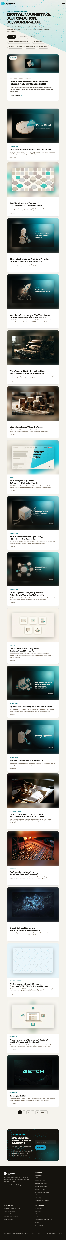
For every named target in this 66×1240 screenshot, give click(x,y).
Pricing (37, 1222)
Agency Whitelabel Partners (12, 1208)
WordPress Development (42, 1200)
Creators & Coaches (9, 1211)
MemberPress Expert (41, 1186)
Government (7, 1214)
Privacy (32, 1233)
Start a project (39, 1225)
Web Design (38, 1198)
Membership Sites (40, 1189)
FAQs (36, 1217)
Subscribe (40, 1147)
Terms (38, 1233)
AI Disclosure (38, 1208)
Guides (37, 1214)
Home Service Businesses (11, 1217)
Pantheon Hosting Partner (42, 1192)
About (5, 1185)
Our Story (11, 1185)
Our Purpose (19, 1185)
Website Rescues (39, 1195)
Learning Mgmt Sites (40, 1183)
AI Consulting (38, 1175)
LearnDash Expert (40, 1181)
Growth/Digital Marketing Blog (43, 1219)
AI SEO (37, 1178)
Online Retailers (8, 1219)
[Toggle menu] (63, 3)
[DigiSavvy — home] (8, 3)
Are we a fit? (38, 1211)
